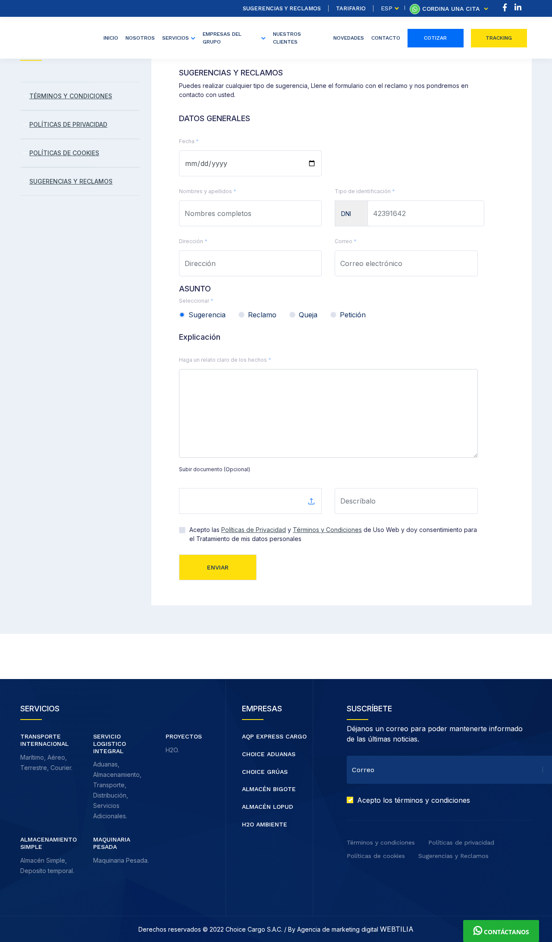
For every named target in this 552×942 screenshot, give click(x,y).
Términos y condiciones (381, 842)
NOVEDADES (348, 38)
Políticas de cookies (376, 855)
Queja (308, 314)
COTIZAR (435, 38)
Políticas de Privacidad (253, 529)
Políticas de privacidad (461, 842)
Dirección (193, 241)
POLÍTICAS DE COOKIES (64, 152)
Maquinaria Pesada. (121, 860)
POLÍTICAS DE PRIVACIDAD (68, 124)
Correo (346, 241)
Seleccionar (196, 300)
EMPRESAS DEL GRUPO (222, 38)
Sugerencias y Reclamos (282, 8)
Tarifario (351, 8)
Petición (353, 314)
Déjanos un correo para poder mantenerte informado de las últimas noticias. (435, 733)
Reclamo (262, 314)
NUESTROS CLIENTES (287, 38)
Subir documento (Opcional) (214, 469)
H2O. (172, 750)
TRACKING (499, 38)
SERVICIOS (175, 38)
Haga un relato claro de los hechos (225, 360)
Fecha (189, 141)
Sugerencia (207, 314)
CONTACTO (385, 38)
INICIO (111, 38)
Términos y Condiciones (327, 529)
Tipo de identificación (365, 191)
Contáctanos (505, 932)
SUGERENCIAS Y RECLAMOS (71, 181)
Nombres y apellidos (207, 191)
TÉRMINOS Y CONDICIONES (70, 96)
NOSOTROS (140, 38)
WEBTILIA (397, 929)
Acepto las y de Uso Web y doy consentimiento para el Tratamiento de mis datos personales (333, 534)
